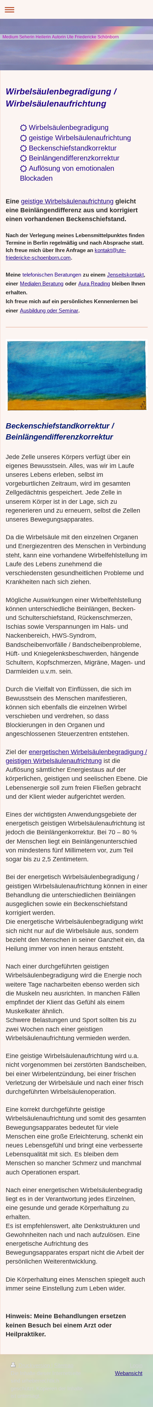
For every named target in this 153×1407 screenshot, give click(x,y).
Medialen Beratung (41, 283)
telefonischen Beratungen (51, 275)
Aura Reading (94, 283)
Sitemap (63, 1365)
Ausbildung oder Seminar (49, 310)
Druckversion (34, 1365)
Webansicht (128, 1373)
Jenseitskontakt (125, 275)
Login (136, 1365)
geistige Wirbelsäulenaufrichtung (67, 201)
